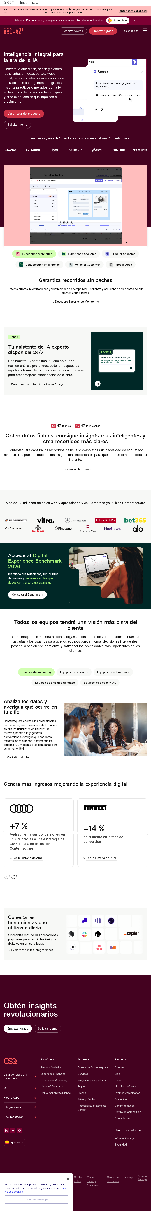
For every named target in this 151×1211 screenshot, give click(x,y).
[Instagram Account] (19, 1130)
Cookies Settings (142, 1178)
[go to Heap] (23, 2)
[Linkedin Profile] (6, 1130)
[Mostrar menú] (145, 30)
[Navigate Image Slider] (14, 876)
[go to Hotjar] (34, 2)
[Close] (68, 1179)
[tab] (34, 254)
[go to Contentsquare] (10, 2)
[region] (36, 1192)
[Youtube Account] (12, 1130)
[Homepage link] (10, 1061)
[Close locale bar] (135, 20)
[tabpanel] (75, 291)
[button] (98, 384)
